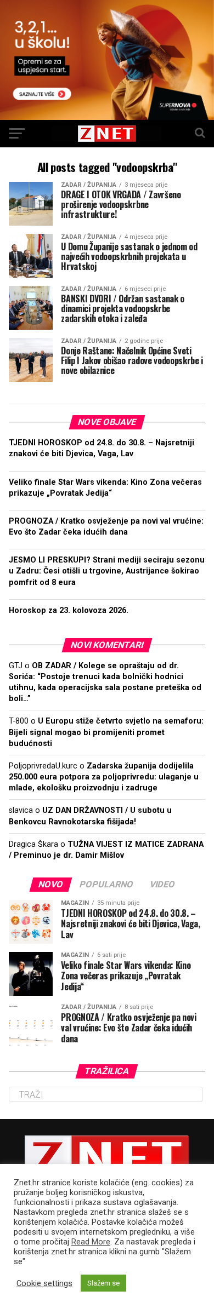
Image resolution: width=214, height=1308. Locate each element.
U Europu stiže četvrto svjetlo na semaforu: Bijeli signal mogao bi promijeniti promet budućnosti (106, 732)
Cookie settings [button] (44, 1283)
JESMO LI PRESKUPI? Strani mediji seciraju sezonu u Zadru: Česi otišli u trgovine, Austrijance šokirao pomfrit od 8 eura (107, 571)
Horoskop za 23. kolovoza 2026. (68, 610)
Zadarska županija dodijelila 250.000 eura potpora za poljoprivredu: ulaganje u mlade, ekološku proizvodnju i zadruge (104, 777)
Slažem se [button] (103, 1283)
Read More (90, 1242)
